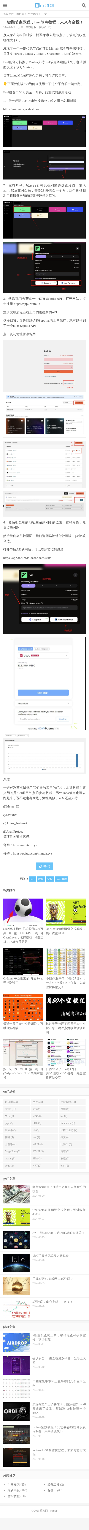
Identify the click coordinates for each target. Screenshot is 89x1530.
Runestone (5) (67, 1123)
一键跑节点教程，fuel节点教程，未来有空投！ (43, 22)
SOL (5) (37, 1123)
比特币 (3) (66, 1144)
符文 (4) (64, 1137)
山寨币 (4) (10, 1144)
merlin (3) (10, 1158)
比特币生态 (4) (68, 1130)
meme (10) (10, 1108)
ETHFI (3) (38, 1151)
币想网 (44, 5)
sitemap (53, 1510)
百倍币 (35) (11, 1101)
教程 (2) (64, 1158)
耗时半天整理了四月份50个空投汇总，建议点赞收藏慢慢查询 (66, 1028)
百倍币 (51, 1490)
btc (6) (63, 1116)
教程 (40, 879)
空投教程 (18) (68, 1101)
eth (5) (36, 1130)
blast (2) (64, 1165)
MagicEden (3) (12, 1151)
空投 (49, 879)
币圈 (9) (64, 1108)
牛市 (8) (9, 1116)
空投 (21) (38, 1101)
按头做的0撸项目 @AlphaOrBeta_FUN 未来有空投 (23, 1073)
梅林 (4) (9, 1137)
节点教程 (61, 879)
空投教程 (33, 13)
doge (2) (9, 1165)
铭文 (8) (37, 1116)
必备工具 (53, 1484)
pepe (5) (9, 1123)
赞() (46, 866)
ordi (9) (36, 1108)
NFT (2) (37, 1165)
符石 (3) (64, 1151)
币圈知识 (14, 1484)
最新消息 (14, 1490)
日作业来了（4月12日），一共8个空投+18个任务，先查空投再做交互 (66, 1073)
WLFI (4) (38, 1144)
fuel (32, 879)
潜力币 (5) (10, 1130)
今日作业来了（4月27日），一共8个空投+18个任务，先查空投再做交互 (66, 983)
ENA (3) (37, 1158)
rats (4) (36, 1137)
